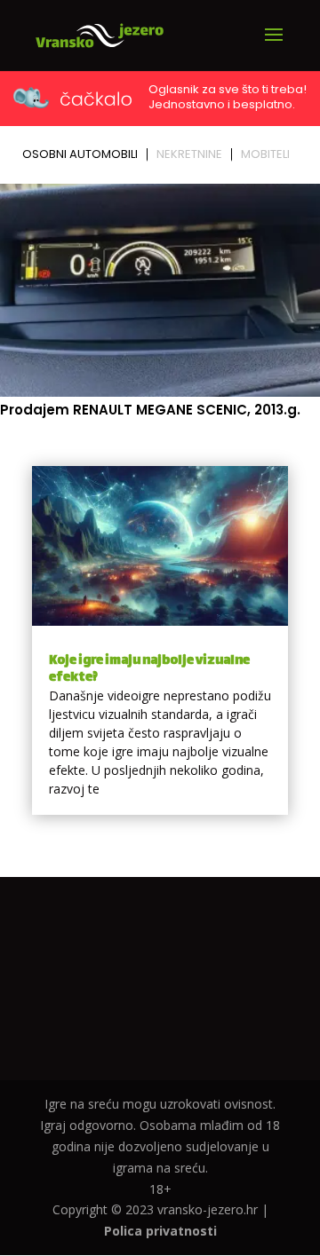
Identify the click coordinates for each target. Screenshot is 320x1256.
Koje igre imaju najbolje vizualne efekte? (149, 669)
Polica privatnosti (160, 1230)
